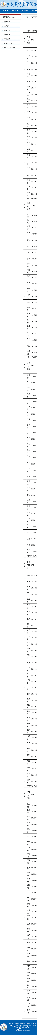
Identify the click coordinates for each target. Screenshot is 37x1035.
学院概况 (5, 10)
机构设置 (15, 10)
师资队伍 (25, 10)
